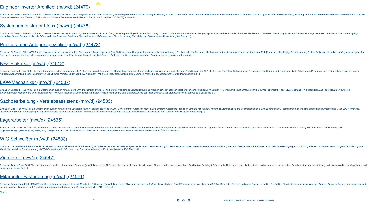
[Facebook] (178, 200)
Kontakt (260, 200)
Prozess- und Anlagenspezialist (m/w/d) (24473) (50, 44)
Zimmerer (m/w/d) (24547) (27, 157)
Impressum (251, 200)
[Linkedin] (188, 200)
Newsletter (269, 200)
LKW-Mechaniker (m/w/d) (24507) (35, 82)
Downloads (228, 200)
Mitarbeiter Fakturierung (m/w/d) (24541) (42, 176)
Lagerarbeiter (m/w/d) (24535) (31, 119)
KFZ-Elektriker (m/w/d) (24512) (32, 63)
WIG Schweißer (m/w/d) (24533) (33, 138)
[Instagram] (183, 200)
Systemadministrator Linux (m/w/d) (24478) (45, 25)
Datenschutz (240, 200)
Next (4, 192)
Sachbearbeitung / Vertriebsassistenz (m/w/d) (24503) (56, 100)
